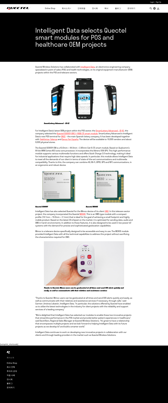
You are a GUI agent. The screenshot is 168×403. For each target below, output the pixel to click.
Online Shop (50, 8)
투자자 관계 (12, 371)
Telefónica (44, 139)
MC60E (83, 214)
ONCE (63, 136)
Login (152, 2)
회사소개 (66, 8)
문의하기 (131, 8)
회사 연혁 (11, 367)
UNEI (107, 211)
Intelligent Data (88, 66)
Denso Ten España (70, 139)
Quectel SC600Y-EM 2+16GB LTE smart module (77, 133)
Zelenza (53, 139)
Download (158, 8)
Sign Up (158, 2)
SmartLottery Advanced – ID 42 (110, 130)
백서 (106, 8)
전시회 (95, 8)
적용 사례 (11, 375)
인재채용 (81, 8)
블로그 (118, 8)
